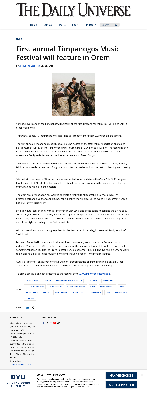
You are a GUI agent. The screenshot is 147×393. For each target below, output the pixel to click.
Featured (30, 298)
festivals (47, 281)
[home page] (73, 13)
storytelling (61, 292)
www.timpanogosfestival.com (94, 273)
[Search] (116, 24)
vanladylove (121, 292)
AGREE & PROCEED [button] (121, 385)
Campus (47, 24)
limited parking (55, 286)
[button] (142, 374)
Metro (62, 24)
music (92, 286)
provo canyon (32, 292)
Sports (76, 24)
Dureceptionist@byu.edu (21, 364)
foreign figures (110, 281)
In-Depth (91, 24)
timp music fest (79, 292)
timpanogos (95, 292)
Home (33, 24)
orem (122, 286)
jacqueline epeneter (35, 286)
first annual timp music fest (69, 281)
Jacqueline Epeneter (29, 65)
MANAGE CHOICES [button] (121, 375)
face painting (32, 281)
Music (19, 39)
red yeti (46, 292)
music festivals (107, 286)
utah (108, 292)
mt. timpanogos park (76, 286)
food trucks (92, 281)
